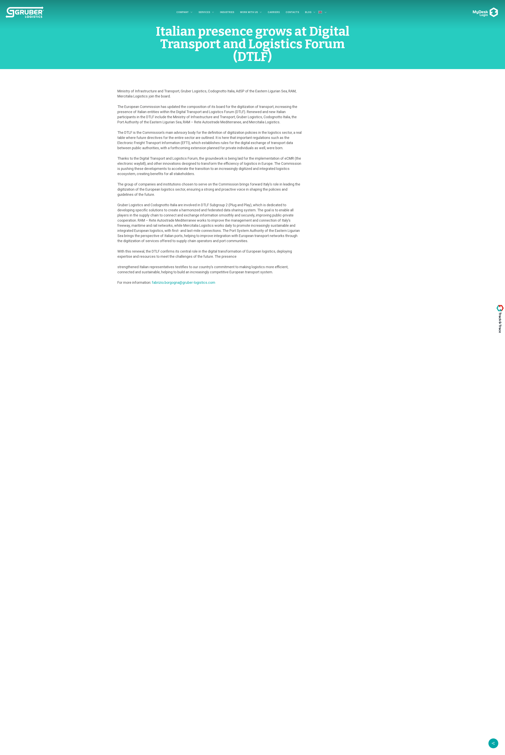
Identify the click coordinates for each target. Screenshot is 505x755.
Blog (308, 12)
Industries (227, 12)
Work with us (249, 12)
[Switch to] (324, 12)
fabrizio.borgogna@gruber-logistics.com (183, 282)
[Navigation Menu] (471, 9)
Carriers (274, 12)
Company (182, 12)
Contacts (292, 12)
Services (204, 12)
